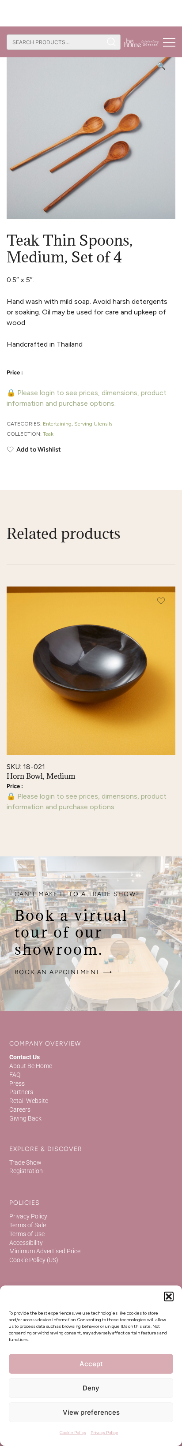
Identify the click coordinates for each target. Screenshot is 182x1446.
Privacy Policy (104, 1432)
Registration (26, 1170)
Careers (19, 1109)
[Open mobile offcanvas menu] (169, 42)
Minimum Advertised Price (44, 1251)
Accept (91, 1364)
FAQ (14, 1074)
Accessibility (26, 1242)
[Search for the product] (111, 42)
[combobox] (54, 42)
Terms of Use (27, 1233)
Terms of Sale (27, 1225)
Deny (91, 1388)
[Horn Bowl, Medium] (91, 671)
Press (17, 1083)
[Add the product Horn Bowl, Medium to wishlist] (161, 601)
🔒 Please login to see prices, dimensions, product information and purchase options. (87, 398)
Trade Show (25, 1162)
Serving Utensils (93, 424)
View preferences (91, 1412)
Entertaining (57, 424)
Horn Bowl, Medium (41, 776)
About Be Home (30, 1065)
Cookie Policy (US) (33, 1259)
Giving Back (25, 1118)
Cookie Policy (73, 1432)
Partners (21, 1091)
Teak (48, 434)
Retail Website (28, 1100)
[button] (168, 1296)
